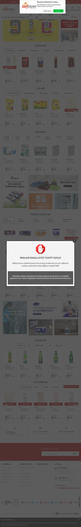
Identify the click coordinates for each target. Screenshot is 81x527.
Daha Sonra (47, 11)
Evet (58, 11)
